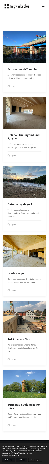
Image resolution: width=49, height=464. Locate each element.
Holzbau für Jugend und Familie (24, 136)
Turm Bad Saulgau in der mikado (24, 406)
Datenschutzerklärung (10, 455)
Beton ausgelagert (20, 204)
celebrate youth (18, 273)
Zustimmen (9, 460)
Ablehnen (22, 460)
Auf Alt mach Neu (19, 339)
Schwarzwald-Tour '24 (22, 69)
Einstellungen (36, 448)
